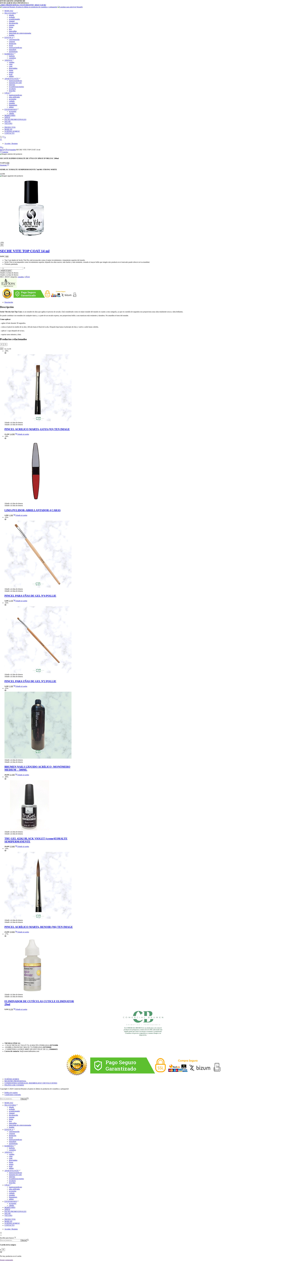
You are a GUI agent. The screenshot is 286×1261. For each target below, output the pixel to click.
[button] (9, 273)
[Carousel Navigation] (143, 344)
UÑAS (6, 150)
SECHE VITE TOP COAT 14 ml (24, 251)
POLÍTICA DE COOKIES (14, 1085)
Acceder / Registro (11, 143)
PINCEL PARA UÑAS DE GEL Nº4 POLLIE (30, 595)
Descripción (8, 302)
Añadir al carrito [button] (23, 434)
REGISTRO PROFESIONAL (15, 1081)
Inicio (2, 150)
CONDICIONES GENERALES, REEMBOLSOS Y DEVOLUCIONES (30, 1083)
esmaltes (13, 150)
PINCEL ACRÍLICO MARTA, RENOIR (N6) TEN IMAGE (38, 926)
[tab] (145, 302)
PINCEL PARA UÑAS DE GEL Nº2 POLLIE (30, 681)
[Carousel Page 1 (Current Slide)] (1, 347)
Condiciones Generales (12, 1095)
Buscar (24, 1099)
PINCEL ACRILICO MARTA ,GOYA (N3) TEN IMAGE (37, 429)
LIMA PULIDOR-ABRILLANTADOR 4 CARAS (32, 510)
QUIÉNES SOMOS (11, 1079)
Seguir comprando (6, 1260)
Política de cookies (11, 1093)
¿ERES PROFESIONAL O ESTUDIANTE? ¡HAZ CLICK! (23, 5)
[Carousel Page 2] (3, 347)
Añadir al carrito (6, 271)
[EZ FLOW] (8, 287)
